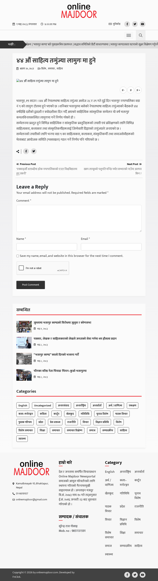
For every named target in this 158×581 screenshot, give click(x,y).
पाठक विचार (121, 414)
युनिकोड (116, 24)
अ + (138, 90)
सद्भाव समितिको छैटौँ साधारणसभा (85, 44)
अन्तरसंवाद (63, 405)
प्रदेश (41, 422)
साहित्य (60, 69)
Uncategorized (42, 405)
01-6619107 (22, 493)
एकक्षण (132, 405)
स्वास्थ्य (22, 438)
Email (85, 239)
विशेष (43, 69)
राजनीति (71, 422)
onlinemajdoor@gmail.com (31, 499)
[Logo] (32, 468)
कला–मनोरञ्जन (25, 414)
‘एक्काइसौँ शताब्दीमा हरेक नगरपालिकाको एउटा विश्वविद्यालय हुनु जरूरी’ (46, 171)
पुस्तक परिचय (25, 422)
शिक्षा (42, 430)
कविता (43, 414)
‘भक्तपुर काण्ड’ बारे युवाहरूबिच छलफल (46, 44)
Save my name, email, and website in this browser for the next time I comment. (71, 256)
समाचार (51, 69)
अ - (123, 90)
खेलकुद (70, 414)
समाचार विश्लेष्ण (74, 430)
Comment (23, 200)
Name (21, 239)
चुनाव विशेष (102, 414)
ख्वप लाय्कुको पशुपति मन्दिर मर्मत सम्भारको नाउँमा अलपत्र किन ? (113, 171)
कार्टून (56, 414)
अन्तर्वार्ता (97, 405)
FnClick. (17, 577)
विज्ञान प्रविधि (102, 422)
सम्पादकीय (107, 430)
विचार (86, 422)
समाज (92, 430)
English (22, 405)
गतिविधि (85, 414)
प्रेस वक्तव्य (55, 422)
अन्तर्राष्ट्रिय (81, 405)
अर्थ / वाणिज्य (115, 405)
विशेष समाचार (25, 430)
